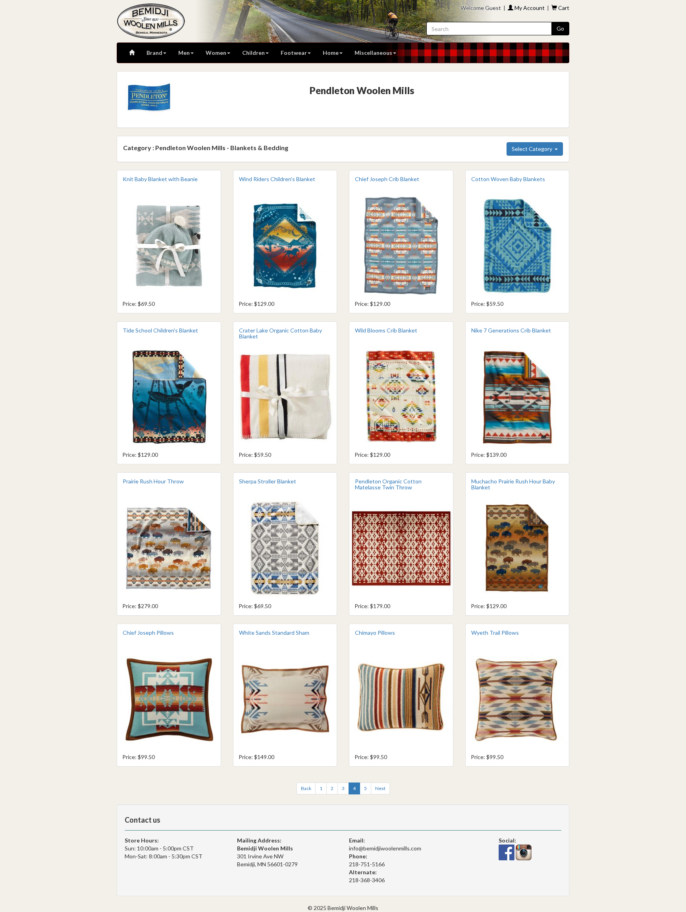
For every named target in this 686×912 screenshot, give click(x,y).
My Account (529, 7)
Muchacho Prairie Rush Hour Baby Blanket (513, 484)
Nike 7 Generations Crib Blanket (511, 330)
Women (216, 52)
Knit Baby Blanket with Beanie (160, 179)
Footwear (294, 52)
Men (184, 52)
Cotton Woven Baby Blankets (508, 179)
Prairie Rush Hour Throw (153, 481)
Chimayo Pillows (375, 632)
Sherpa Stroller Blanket (267, 481)
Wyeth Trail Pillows (495, 632)
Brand (154, 52)
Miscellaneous (373, 52)
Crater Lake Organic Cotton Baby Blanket (280, 333)
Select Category (533, 148)
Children (253, 52)
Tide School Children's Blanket (160, 330)
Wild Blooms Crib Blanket (386, 330)
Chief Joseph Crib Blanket (387, 179)
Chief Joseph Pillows (148, 632)
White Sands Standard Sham (274, 632)
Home (331, 52)
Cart (563, 7)
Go (560, 28)
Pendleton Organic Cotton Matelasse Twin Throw (388, 484)
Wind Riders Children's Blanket (277, 179)
